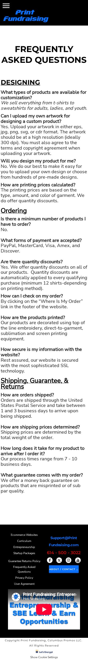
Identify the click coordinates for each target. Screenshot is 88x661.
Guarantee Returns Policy (24, 561)
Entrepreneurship (24, 547)
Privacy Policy (24, 578)
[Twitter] (59, 560)
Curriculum (24, 541)
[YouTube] (78, 560)
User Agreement (24, 584)
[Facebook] (50, 560)
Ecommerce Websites (24, 535)
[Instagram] (68, 560)
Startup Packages (24, 553)
